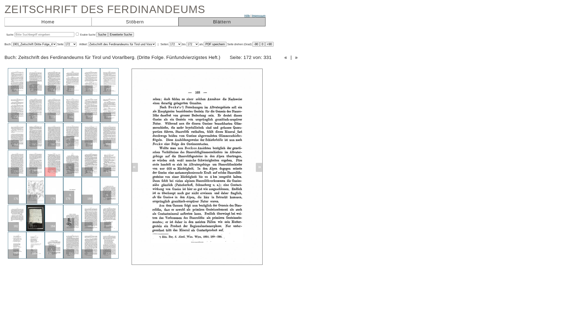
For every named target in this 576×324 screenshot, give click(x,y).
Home (47, 21)
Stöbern (135, 21)
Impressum (259, 15)
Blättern (222, 21)
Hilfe (247, 15)
